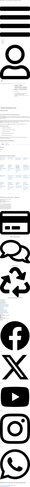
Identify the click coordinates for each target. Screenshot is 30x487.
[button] (15, 21)
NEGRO (6, 144)
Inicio (0, 83)
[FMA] (2, 151)
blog (2, 42)
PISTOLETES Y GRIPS (10, 83)
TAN (8, 144)
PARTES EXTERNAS (4, 83)
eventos (3, 41)
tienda (3, 40)
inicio (2, 39)
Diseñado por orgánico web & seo (5, 486)
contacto (3, 43)
